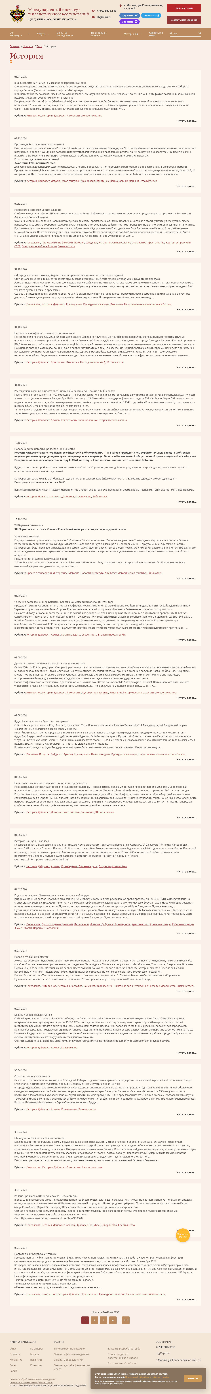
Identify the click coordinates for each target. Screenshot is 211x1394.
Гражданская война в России (39, 246)
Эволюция (87, 812)
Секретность (69, 420)
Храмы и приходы (160, 924)
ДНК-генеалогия (113, 362)
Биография (75, 986)
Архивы (55, 420)
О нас (13, 1348)
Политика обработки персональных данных (33, 1379)
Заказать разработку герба (124, 1348)
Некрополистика (92, 115)
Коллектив (16, 1359)
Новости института (49, 496)
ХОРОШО (193, 1378)
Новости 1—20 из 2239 (105, 1312)
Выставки (32, 754)
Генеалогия (33, 242)
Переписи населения (46, 928)
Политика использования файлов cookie (31, 1382)
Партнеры (36, 1348)
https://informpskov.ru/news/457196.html (44, 859)
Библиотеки (100, 496)
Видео (13, 1365)
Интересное (33, 115)
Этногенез (102, 181)
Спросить (127, 15)
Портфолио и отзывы (99, 34)
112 (126, 1320)
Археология (74, 115)
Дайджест (60, 115)
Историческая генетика (65, 181)
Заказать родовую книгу (68, 1359)
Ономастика (139, 242)
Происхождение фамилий (57, 242)
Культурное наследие (96, 304)
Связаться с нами (156, 34)
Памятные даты (70, 634)
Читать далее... (187, 121)
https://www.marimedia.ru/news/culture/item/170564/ (51, 1218)
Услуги (41, 34)
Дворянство (168, 986)
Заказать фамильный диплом (72, 1354)
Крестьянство (156, 242)
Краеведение (74, 304)
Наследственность (91, 362)
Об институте (16, 34)
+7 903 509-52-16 (106, 11)
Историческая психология (114, 242)
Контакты (36, 1365)
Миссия (34, 1354)
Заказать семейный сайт (122, 1363)
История (47, 115)
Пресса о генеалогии (39, 573)
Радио (13, 1371)
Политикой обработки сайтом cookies (147, 1377)
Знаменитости (66, 246)
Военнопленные (88, 420)
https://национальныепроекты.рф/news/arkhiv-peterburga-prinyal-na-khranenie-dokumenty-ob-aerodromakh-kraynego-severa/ (95, 1040)
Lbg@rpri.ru (104, 17)
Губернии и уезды (183, 924)
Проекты (15, 1354)
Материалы (131, 34)
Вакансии (36, 1359)
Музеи (97, 1225)
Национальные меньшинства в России (133, 181)
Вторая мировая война (113, 420)
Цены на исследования (65, 34)
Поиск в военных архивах (69, 1348)
